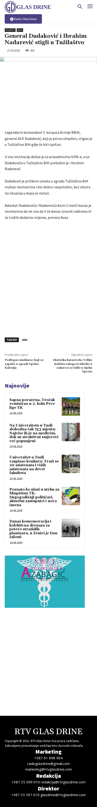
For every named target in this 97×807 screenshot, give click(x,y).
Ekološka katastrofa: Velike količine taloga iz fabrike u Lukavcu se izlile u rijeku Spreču (72, 365)
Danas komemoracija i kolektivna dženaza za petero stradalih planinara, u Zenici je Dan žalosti (33, 529)
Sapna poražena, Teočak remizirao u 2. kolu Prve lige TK (32, 404)
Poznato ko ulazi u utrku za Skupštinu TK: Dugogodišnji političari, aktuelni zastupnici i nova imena (34, 497)
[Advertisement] (48, 277)
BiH (20, 30)
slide (24, 339)
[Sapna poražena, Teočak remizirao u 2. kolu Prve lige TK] (71, 406)
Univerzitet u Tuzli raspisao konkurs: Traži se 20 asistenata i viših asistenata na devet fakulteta (34, 465)
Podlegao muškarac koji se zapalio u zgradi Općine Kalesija (24, 364)
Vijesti (10, 30)
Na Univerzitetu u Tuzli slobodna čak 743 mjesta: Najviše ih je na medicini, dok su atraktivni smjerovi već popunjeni (33, 433)
